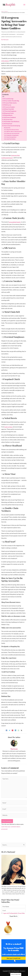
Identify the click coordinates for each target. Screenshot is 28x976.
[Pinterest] (12, 730)
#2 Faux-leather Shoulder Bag (11, 100)
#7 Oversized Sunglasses (9, 111)
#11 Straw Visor (8, 119)
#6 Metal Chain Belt (8, 109)
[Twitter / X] (21, 730)
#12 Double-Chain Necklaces (11, 121)
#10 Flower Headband (10, 117)
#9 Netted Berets (7, 115)
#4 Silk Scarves (7, 105)
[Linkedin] (15, 730)
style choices (5, 61)
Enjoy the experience (11, 137)
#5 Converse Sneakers (9, 107)
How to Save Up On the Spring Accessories (12, 126)
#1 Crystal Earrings (8, 98)
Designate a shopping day (12, 135)
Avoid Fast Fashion (11, 139)
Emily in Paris (8, 427)
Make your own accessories (13, 133)
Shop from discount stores (13, 129)
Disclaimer (22, 971)
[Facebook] (6, 730)
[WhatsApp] (18, 730)
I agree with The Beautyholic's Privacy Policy (14, 913)
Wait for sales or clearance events (14, 131)
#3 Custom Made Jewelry (10, 103)
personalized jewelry (15, 222)
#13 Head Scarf (8, 123)
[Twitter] (9, 730)
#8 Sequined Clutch (8, 113)
